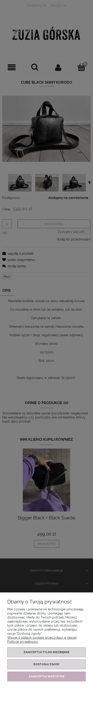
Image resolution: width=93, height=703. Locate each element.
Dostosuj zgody (46, 664)
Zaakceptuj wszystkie (47, 676)
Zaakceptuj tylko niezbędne (46, 652)
